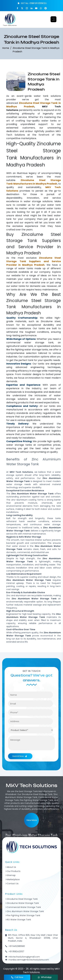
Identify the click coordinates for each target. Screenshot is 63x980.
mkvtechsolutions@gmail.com (24, 956)
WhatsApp (46, 977)
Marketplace (13, 879)
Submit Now (18, 756)
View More (31, 820)
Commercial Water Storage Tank (24, 907)
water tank (41, 96)
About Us (11, 867)
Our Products (13, 871)
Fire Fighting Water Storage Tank (23, 915)
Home (5, 48)
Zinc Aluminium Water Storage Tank (25, 911)
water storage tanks (36, 349)
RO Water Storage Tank (19, 919)
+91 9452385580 (16, 946)
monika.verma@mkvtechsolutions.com (28, 959)
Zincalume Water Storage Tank (23, 903)
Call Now (19, 977)
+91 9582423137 (16, 951)
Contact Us (12, 883)
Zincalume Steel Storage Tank (22, 899)
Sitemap (11, 875)
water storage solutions (38, 201)
